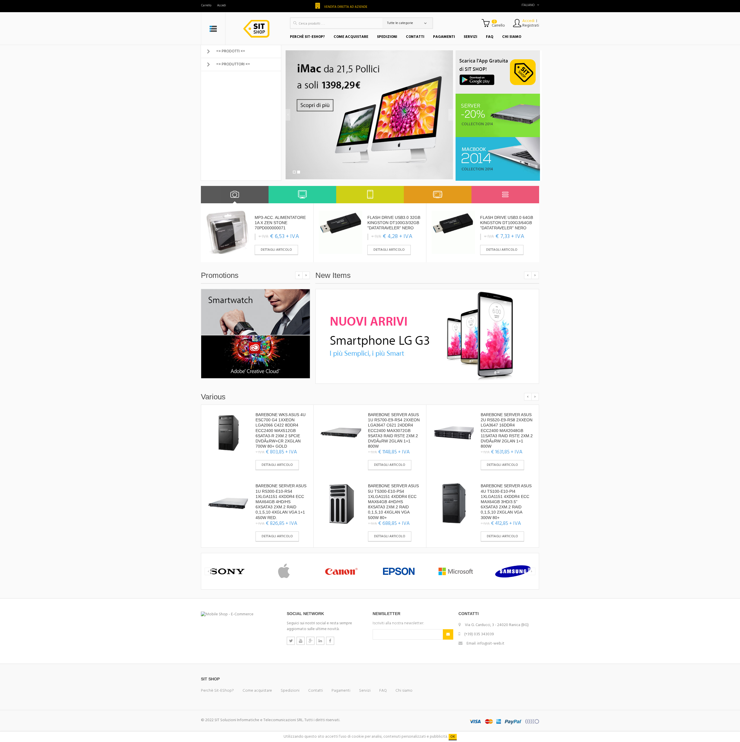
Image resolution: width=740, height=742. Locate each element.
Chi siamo (403, 690)
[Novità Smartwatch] (255, 312)
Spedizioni (290, 690)
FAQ (383, 690)
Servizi (365, 690)
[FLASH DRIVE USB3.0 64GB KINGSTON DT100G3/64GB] (453, 232)
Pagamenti (341, 690)
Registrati (530, 25)
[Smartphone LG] (427, 336)
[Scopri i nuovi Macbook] (499, 159)
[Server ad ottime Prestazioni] (499, 115)
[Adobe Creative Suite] (255, 356)
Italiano (527, 5)
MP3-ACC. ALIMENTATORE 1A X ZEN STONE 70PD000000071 (280, 222)
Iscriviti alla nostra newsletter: (398, 623)
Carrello (206, 5)
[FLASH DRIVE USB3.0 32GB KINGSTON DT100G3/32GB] (340, 232)
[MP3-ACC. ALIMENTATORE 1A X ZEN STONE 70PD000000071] (227, 232)
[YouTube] (301, 641)
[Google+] (310, 641)
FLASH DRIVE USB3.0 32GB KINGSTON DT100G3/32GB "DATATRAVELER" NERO (393, 222)
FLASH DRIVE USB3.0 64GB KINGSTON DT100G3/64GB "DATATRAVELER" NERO (506, 222)
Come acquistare (257, 690)
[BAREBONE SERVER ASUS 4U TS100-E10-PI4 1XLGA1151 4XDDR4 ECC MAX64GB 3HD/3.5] (454, 503)
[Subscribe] (448, 634)
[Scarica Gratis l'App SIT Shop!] (499, 72)
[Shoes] (235, 194)
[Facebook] (330, 641)
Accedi (221, 5)
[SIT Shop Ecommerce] (257, 28)
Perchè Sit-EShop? (217, 690)
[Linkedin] (320, 641)
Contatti (315, 690)
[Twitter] (291, 641)
